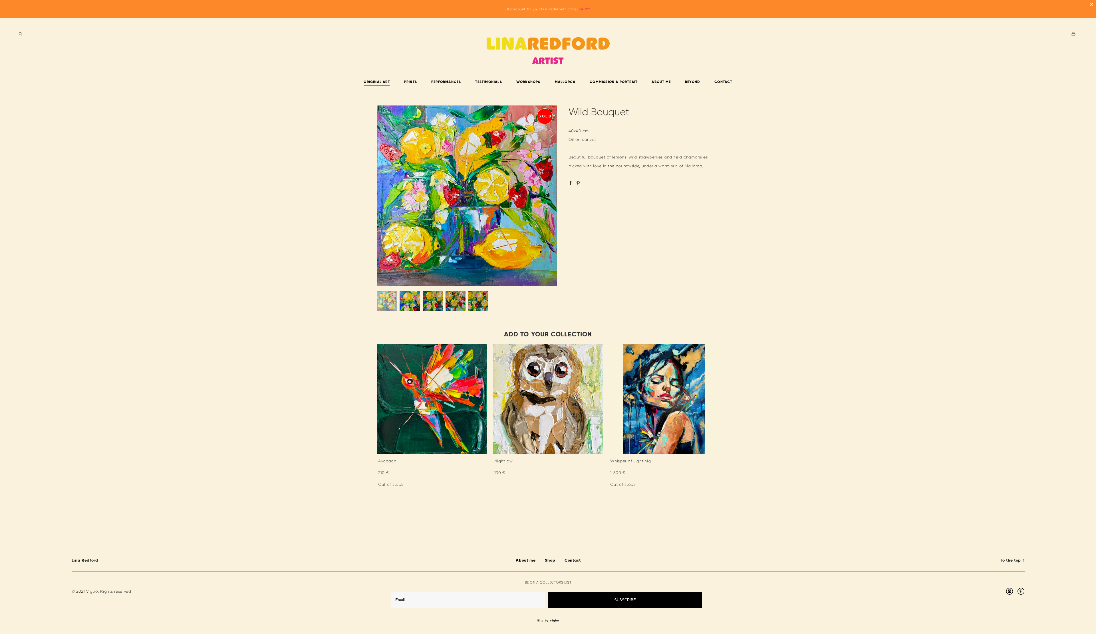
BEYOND (692, 82)
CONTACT (723, 82)
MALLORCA (565, 82)
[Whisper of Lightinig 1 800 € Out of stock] (664, 399)
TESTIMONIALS (488, 82)
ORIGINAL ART (377, 82)
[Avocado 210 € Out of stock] (432, 399)
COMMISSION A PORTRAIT (613, 82)
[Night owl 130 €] (548, 399)
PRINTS (410, 82)
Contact (573, 560)
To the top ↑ (1012, 560)
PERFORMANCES (446, 82)
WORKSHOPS (528, 82)
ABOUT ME (661, 82)
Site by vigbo (548, 620)
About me (526, 560)
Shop (550, 560)
